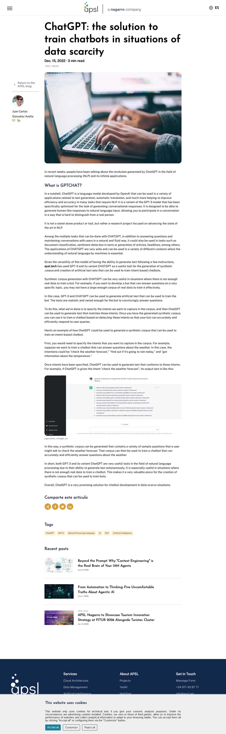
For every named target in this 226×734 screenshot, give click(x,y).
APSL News (52, 66)
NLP (107, 533)
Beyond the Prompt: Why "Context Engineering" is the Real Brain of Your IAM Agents (115, 563)
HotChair (125, 693)
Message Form (185, 680)
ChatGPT (50, 533)
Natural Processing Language (81, 533)
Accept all (53, 727)
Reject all (89, 727)
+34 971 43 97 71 (187, 687)
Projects (125, 680)
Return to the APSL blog (26, 84)
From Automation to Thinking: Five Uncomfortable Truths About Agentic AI (116, 590)
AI (100, 533)
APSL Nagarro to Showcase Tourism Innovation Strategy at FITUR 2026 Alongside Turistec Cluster (116, 617)
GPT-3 (61, 533)
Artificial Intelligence (122, 533)
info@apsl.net (185, 693)
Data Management (75, 687)
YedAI (123, 687)
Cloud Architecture (75, 680)
